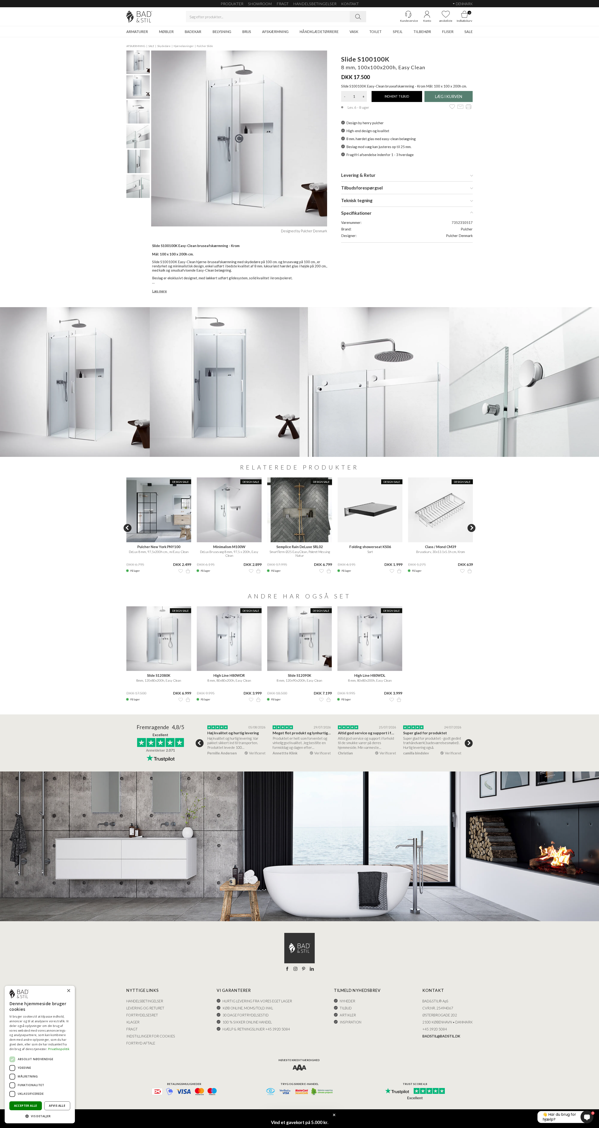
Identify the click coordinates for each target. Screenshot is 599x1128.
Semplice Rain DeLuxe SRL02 (299, 547)
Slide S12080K (158, 675)
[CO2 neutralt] (322, 1092)
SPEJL (397, 31)
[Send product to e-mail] (460, 107)
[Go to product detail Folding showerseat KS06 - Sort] (370, 509)
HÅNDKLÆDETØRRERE (319, 31)
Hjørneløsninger (184, 45)
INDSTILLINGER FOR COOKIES (150, 1036)
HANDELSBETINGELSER (314, 3)
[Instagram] (295, 969)
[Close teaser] (334, 1115)
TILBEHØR (422, 31)
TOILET (375, 31)
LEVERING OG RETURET (145, 1008)
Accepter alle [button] (25, 1106)
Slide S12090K (299, 675)
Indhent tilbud (396, 96)
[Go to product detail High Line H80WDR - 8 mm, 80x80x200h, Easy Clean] (229, 638)
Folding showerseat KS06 (370, 547)
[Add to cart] (188, 571)
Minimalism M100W (229, 547)
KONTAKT (350, 3)
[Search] (358, 16)
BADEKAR (193, 31)
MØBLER (166, 31)
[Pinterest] (304, 969)
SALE (468, 31)
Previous (127, 528)
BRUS (246, 31)
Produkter (232, 3)
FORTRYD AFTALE (140, 1043)
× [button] (68, 991)
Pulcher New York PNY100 (158, 547)
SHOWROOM (260, 3)
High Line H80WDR (229, 675)
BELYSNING (221, 31)
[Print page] (468, 107)
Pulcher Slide (205, 45)
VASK (354, 31)
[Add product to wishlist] (180, 571)
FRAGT (283, 3)
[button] (39, 1116)
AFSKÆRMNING (275, 31)
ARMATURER (137, 31)
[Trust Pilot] (397, 1091)
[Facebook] (287, 969)
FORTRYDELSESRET (142, 1015)
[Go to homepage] (139, 16)
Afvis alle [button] (57, 1106)
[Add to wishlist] (452, 107)
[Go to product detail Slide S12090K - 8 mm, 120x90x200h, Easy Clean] (299, 638)
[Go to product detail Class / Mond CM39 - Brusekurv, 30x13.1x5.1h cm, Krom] (440, 509)
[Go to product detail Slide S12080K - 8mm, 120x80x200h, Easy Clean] (158, 638)
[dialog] (40, 1054)
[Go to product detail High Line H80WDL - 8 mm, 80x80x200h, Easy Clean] (369, 638)
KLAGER (132, 1022)
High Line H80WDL (369, 675)
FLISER (447, 31)
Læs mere (159, 291)
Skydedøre (164, 45)
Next (471, 528)
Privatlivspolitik (58, 1049)
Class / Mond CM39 (440, 547)
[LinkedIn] (312, 969)
